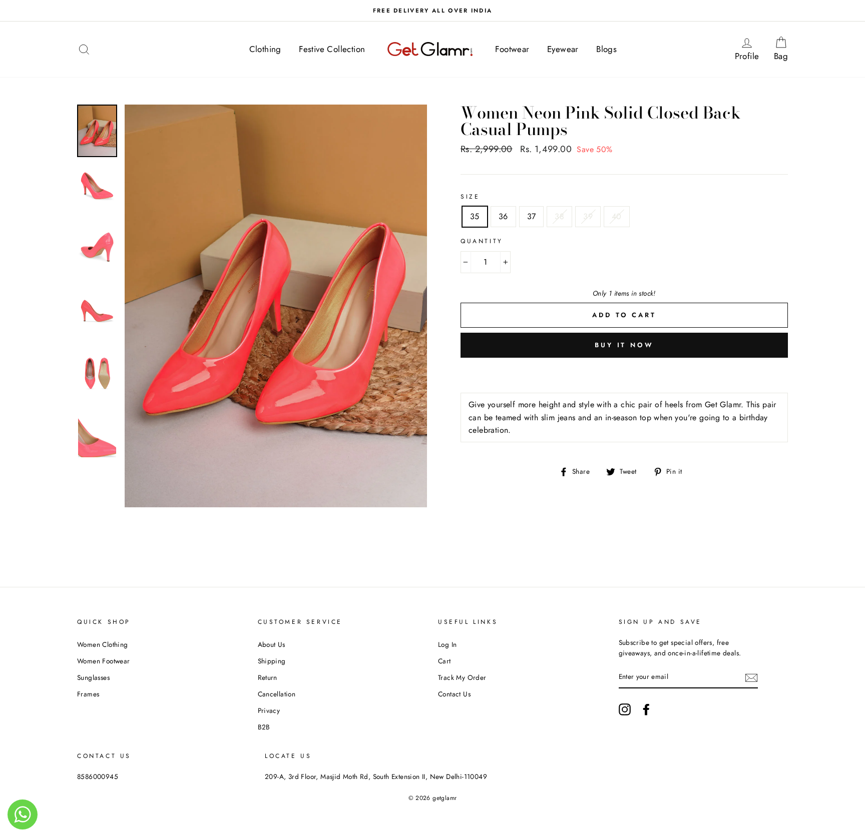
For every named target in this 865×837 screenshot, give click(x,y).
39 (588, 216)
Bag (784, 49)
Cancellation (277, 694)
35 (475, 216)
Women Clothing (102, 644)
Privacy (269, 710)
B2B (264, 727)
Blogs (606, 49)
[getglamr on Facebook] (646, 709)
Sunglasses (93, 677)
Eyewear (563, 49)
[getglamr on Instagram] (625, 709)
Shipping (272, 661)
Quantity (482, 241)
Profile (750, 49)
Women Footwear (103, 661)
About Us (271, 644)
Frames (88, 694)
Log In (447, 644)
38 (559, 216)
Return (267, 677)
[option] (432, 10)
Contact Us (454, 694)
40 (617, 216)
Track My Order (462, 677)
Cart (444, 661)
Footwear (512, 49)
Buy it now (624, 345)
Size (470, 196)
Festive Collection (332, 49)
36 (503, 216)
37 (531, 216)
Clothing (265, 49)
